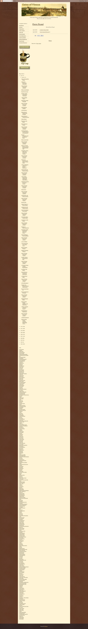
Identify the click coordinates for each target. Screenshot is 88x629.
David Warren (21, 602)
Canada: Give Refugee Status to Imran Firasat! (25, 286)
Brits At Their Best (22, 377)
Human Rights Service (22, 455)
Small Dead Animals (22, 568)
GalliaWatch (21, 430)
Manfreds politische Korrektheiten (24, 490)
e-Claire (20, 412)
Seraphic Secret (21, 564)
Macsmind (20, 487)
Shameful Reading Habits (24, 299)
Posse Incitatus (21, 537)
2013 (22, 75)
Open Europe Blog (21, 517)
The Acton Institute (22, 352)
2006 (22, 338)
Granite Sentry (21, 440)
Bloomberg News (21, 371)
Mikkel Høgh (21, 451)
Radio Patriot (21, 544)
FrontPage (20, 429)
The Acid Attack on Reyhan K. (24, 292)
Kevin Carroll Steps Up (24, 289)
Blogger (46, 626)
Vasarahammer (21, 598)
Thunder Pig (21, 586)
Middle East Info (21, 496)
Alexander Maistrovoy (23, 42)
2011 (22, 328)
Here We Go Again (24, 91)
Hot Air (20, 453)
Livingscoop (21, 485)
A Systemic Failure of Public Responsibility (24, 266)
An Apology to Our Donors (24, 220)
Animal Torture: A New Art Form (24, 205)
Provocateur (20, 541)
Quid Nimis (21, 543)
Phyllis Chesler (21, 386)
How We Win (23, 202)
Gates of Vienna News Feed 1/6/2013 (24, 238)
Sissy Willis (21, 607)
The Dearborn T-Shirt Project (24, 311)
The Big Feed (21, 367)
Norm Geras (21, 435)
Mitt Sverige (21, 500)
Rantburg (20, 546)
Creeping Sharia (21, 397)
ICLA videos (21, 458)
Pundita (20, 542)
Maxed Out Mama (21, 493)
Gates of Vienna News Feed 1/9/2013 (24, 199)
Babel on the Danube (25, 89)
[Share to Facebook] (41, 35)
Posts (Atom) (38, 43)
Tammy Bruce (21, 379)
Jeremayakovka (21, 468)
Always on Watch (21, 353)
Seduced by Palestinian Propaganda (24, 83)
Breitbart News (21, 376)
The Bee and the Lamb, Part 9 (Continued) (24, 94)
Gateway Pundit (21, 431)
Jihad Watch (21, 469)
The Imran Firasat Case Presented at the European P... (25, 131)
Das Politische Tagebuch (22, 536)
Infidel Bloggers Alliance (22, 460)
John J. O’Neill (22, 30)
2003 (22, 344)
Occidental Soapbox (22, 510)
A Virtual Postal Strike (24, 277)
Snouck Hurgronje (21, 571)
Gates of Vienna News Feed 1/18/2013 (24, 87)
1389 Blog (20, 350)
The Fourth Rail (21, 427)
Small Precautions (21, 569)
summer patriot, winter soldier (23, 577)
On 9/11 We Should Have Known (24, 210)
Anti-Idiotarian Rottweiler (22, 359)
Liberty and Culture (22, 482)
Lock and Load (21, 486)
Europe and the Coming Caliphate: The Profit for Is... (24, 303)
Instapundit (20, 461)
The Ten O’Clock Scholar (22, 583)
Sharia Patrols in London (24, 124)
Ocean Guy (20, 511)
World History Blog (22, 613)
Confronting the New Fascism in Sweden (25, 182)
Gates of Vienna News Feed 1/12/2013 (24, 173)
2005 (22, 340)
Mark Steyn (20, 573)
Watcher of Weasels (21, 604)
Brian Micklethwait (22, 495)
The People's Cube (21, 524)
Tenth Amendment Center (22, 584)
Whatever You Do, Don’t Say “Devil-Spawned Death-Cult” (25, 147)
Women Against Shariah (22, 612)
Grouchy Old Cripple (22, 443)
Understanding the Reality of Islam (24, 170)
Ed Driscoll (20, 408)
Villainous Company (22, 600)
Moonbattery (21, 501)
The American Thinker (22, 357)
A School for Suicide (25, 317)
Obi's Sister (20, 509)
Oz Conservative (21, 521)
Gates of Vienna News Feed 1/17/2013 (24, 104)
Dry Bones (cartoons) (22, 409)
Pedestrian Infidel (21, 523)
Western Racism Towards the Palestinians (24, 273)
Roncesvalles (21, 556)
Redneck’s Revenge (22, 548)
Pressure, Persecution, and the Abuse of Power (24, 136)
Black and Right (21, 370)
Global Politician (21, 439)
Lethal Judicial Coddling (24, 108)
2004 (22, 342)
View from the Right (22, 599)
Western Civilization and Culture (23, 606)
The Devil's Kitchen (22, 403)
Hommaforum (21, 452)
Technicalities (21, 581)
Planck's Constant (21, 528)
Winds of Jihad (21, 609)
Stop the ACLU (21, 574)
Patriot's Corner (21, 522)
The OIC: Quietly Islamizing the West (24, 258)
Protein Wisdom (21, 540)
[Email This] (37, 35)
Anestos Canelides (22, 37)
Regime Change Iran (22, 550)
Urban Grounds (21, 595)
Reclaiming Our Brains (24, 121)
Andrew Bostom (21, 375)
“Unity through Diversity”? (45, 32)
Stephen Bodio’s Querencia (23, 373)
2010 (22, 330)
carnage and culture (21, 383)
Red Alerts (20, 547)
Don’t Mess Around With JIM (24, 101)
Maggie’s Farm (21, 488)
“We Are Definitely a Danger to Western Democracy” (24, 166)
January (23, 77)
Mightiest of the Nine (22, 497)
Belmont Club (21, 366)
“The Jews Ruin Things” (24, 98)
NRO (20, 508)
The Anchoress (21, 358)
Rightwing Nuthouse (22, 554)
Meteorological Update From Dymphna (24, 113)
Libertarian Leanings (22, 481)
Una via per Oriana (21, 593)
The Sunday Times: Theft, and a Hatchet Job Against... (24, 152)
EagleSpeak (20, 411)
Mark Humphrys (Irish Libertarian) (24, 456)
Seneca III (21, 32)
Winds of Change (21, 608)
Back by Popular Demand (24, 248)
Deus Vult (20, 402)
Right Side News (21, 553)
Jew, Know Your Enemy (24, 270)
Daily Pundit (21, 400)
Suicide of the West (22, 576)
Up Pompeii (21, 594)
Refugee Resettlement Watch (23, 549)
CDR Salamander (21, 385)
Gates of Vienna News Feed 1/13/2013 (24, 156)
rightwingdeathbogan (22, 555)
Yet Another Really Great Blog (23, 614)
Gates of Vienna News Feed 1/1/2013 (24, 314)
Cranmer (20, 396)
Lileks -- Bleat (21, 483)
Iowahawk (20, 465)
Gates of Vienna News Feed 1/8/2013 (24, 214)
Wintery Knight (21, 610)
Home (50, 40)
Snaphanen (20, 570)
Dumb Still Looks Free (22, 410)
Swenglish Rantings (22, 580)
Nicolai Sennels (22, 34)
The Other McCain (21, 520)
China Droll (21, 387)
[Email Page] (35, 35)
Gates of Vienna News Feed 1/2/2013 (24, 295)
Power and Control (21, 538)
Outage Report (24, 119)
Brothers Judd (21, 378)
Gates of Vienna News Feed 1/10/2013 (24, 192)
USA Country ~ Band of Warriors (23, 597)
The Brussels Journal (22, 380)
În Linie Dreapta (21, 349)
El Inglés (20, 27)
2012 (22, 326)
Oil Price (20, 512)
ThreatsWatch (21, 585)
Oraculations (21, 519)
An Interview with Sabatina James (24, 208)
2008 (22, 334)
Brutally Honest (21, 381)
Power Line (20, 539)
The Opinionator (21, 518)
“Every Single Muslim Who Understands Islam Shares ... (24, 178)
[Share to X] (40, 35)
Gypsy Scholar (21, 444)
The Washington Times (22, 603)
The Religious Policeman (22, 551)
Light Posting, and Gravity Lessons (24, 196)
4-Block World (21, 351)
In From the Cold (21, 459)
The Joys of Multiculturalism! (25, 227)
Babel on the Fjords (24, 139)
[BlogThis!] (39, 35)
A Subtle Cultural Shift (44, 29)
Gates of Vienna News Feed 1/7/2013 (24, 223)
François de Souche (22, 428)
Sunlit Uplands (21, 578)
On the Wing (21, 513)
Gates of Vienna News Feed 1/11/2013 (24, 186)
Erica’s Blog (21, 413)
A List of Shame (24, 241)
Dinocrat (20, 404)
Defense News (21, 401)
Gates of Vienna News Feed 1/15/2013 (24, 127)
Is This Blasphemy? (24, 283)
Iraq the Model (21, 466)
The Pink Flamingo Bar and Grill (24, 526)
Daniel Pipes (21, 527)
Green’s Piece (21, 442)
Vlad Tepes (20, 601)
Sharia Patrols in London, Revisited (25, 117)
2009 (22, 332)
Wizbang (20, 611)
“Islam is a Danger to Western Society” (24, 307)
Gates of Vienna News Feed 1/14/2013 (24, 142)
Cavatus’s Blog (21, 384)
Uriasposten (20, 596)
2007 (22, 336)
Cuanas (20, 399)
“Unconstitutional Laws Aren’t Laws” (24, 244)
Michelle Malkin (21, 489)
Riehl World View (21, 552)
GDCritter (20, 433)
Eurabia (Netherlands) (22, 416)
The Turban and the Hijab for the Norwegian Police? (24, 231)
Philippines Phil (21, 525)
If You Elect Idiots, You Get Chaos (24, 217)
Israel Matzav (21, 467)
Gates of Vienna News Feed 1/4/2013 (24, 262)
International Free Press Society (23, 464)
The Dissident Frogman (22, 406)
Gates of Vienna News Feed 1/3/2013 (24, 280)
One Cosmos (21, 514)
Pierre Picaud (38, 24)
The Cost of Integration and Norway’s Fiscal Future (24, 161)
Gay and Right (21, 432)
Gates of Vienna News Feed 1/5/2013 (24, 254)
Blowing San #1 (21, 372)
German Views (21, 436)
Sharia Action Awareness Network (23, 566)
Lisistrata (20, 484)
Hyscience (20, 457)
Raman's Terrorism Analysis (23, 545)
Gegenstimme (21, 434)
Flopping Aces (21, 423)
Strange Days (23, 189)
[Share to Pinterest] (43, 35)
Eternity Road (21, 414)
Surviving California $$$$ (23, 579)
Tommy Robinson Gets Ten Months (24, 235)
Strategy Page (21, 575)
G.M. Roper (21, 557)
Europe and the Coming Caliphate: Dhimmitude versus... (24, 321)
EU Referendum (21, 415)
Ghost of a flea (21, 438)
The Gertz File (21, 437)
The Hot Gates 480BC (22, 454)
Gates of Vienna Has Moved (25, 79)
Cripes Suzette (21, 398)
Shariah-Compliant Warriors (24, 251)
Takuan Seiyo (21, 28)
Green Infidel (21, 441)
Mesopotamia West (21, 494)
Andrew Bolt (21, 374)
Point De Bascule (21, 529)
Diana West (20, 605)
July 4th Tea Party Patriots (23, 472)
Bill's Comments (21, 369)
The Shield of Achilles (22, 567)
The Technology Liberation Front (23, 582)
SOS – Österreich (21, 572)
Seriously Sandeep (21, 565)
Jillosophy (20, 470)
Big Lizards (20, 368)
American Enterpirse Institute (23, 354)
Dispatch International (22, 405)
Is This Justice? (24, 110)
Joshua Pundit (21, 471)
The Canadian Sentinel (22, 382)
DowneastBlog (21, 407)
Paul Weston (21, 25)
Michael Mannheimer (23, 39)
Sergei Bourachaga (22, 35)
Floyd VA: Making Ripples (23, 424)
